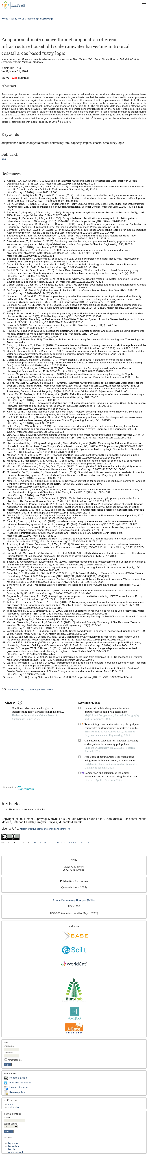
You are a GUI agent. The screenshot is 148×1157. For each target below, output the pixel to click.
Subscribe (13, 1107)
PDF (3, 159)
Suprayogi (46, 18)
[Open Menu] (144, 5)
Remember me (15, 1060)
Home (4, 18)
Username (9, 1046)
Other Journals (16, 1152)
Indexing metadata (20, 1082)
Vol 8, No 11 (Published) (24, 18)
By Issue (13, 1143)
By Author (13, 1146)
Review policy (17, 1092)
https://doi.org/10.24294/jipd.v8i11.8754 (30, 689)
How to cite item (18, 1087)
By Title (12, 1149)
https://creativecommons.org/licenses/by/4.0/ (45, 828)
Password (8, 1052)
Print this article (18, 1077)
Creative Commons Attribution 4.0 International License (65, 843)
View (10, 1104)
